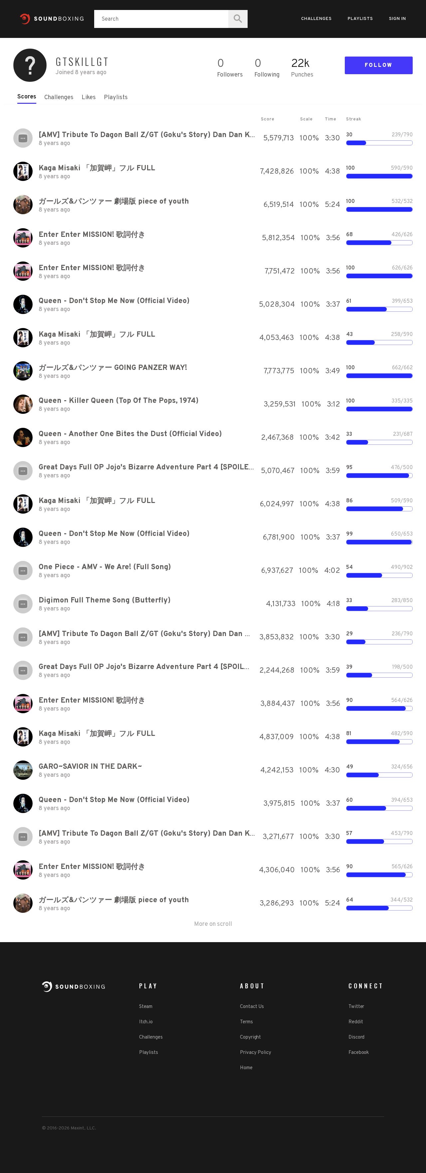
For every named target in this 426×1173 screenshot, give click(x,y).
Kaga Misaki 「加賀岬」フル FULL (97, 168)
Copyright (250, 1037)
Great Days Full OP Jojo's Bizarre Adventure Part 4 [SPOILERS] (150, 467)
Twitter (356, 1007)
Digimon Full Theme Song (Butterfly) (105, 600)
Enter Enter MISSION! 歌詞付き (92, 235)
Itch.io (146, 1022)
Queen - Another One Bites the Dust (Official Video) (130, 434)
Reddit (355, 1022)
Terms (246, 1022)
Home (246, 1068)
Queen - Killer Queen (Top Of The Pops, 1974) (119, 401)
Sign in (397, 19)
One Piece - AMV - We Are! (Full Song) (105, 567)
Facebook (358, 1053)
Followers (230, 75)
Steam (146, 1007)
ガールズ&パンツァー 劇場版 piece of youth (114, 201)
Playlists (360, 19)
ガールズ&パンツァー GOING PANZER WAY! (113, 368)
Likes (89, 97)
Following (267, 75)
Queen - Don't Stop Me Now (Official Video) (114, 301)
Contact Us (252, 1007)
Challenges (316, 19)
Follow (379, 65)
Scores (26, 97)
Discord (356, 1037)
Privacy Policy (255, 1053)
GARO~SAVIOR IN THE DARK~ (90, 766)
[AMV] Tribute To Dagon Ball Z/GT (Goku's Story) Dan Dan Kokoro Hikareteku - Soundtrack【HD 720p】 (221, 135)
